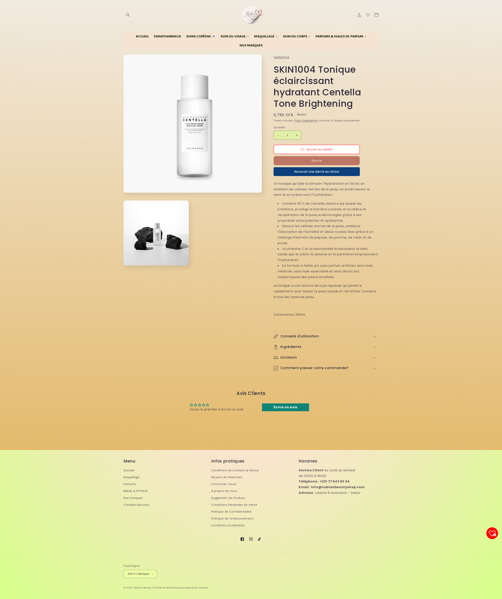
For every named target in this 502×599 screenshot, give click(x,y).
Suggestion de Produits (228, 498)
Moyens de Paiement (226, 477)
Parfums (130, 484)
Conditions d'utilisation (228, 525)
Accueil (129, 470)
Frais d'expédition (306, 120)
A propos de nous (224, 491)
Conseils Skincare (136, 505)
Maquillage (131, 477)
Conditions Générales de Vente (234, 505)
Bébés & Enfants (136, 491)
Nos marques (133, 498)
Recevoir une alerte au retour (316, 171)
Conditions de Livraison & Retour (235, 470)
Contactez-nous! (224, 484)
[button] (128, 15)
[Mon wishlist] (368, 15)
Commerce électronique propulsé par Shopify (180, 587)
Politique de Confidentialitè (231, 512)
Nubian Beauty (143, 587)
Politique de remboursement (232, 518)
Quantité (279, 127)
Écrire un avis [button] (285, 407)
